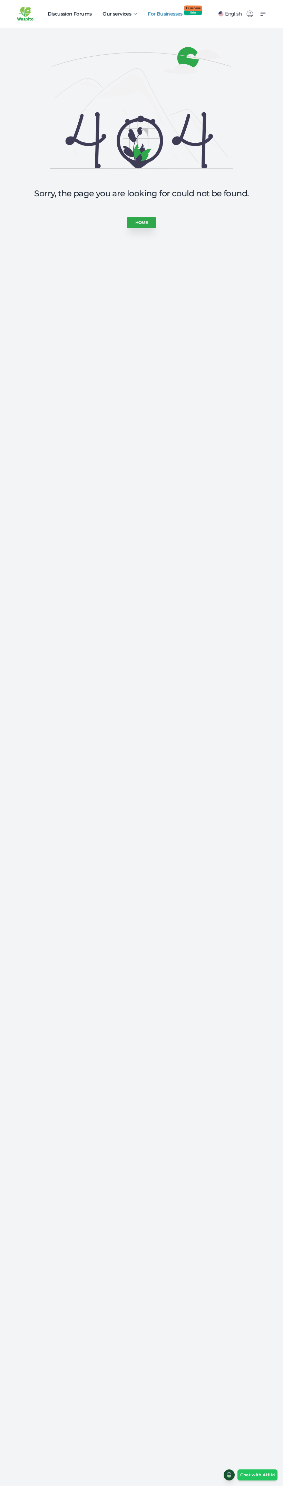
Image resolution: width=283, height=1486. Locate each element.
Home (141, 222)
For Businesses (174, 13)
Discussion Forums (70, 14)
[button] (250, 1474)
